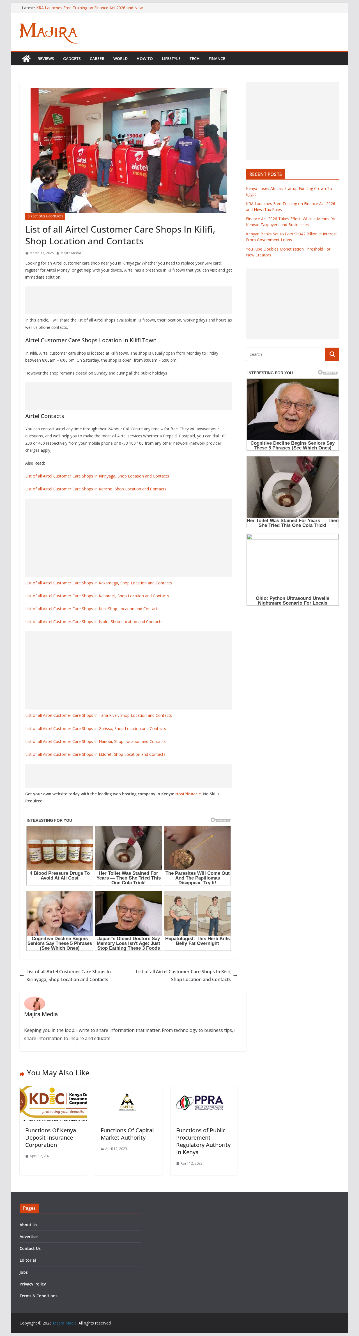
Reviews (46, 58)
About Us (28, 1224)
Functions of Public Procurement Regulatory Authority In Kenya (203, 1141)
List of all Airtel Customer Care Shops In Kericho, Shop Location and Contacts (95, 489)
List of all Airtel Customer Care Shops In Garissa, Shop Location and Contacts (95, 728)
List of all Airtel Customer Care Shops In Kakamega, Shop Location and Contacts (98, 583)
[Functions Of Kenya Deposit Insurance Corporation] (53, 1090)
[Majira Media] (26, 58)
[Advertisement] (128, 300)
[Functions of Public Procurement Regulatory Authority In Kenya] (204, 1090)
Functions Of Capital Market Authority (127, 1133)
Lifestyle (171, 58)
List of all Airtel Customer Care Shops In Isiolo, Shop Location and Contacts (93, 621)
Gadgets (72, 58)
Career (97, 58)
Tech (195, 58)
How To (145, 58)
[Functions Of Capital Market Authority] (128, 1090)
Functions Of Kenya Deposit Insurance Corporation (50, 1137)
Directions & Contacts (45, 216)
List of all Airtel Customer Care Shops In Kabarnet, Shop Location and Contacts (97, 595)
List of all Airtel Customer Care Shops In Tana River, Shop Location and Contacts (98, 715)
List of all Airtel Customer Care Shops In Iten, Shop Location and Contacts (92, 608)
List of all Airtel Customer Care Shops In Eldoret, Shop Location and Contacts (95, 754)
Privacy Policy (33, 1284)
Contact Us (30, 1248)
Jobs (24, 1272)
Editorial (28, 1260)
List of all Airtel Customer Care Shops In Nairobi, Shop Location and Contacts (95, 741)
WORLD (120, 58)
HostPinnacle (188, 793)
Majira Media (71, 253)
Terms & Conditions (38, 1295)
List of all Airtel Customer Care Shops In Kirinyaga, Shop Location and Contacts (97, 476)
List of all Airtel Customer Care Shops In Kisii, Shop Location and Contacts (183, 975)
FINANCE (217, 58)
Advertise (29, 1236)
